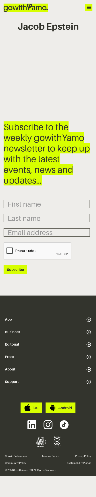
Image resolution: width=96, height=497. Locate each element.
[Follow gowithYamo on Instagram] (48, 424)
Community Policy (15, 463)
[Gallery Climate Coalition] (40, 441)
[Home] (26, 8)
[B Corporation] (57, 441)
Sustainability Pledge (79, 463)
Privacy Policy (83, 456)
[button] (48, 319)
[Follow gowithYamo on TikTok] (64, 424)
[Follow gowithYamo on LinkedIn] (31, 424)
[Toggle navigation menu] (88, 7)
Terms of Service (51, 456)
